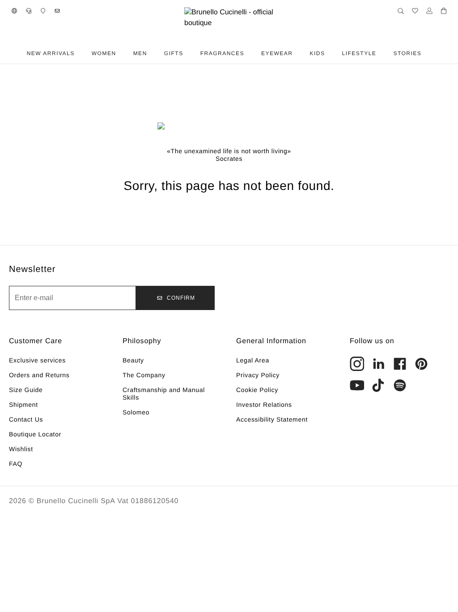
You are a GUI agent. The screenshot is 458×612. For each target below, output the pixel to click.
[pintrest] (421, 364)
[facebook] (400, 364)
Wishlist (21, 449)
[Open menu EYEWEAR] (300, 53)
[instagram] (357, 364)
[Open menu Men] (154, 53)
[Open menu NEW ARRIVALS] (81, 53)
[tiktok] (378, 385)
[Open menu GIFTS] (190, 53)
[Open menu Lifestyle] (383, 53)
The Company (144, 375)
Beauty (133, 360)
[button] (14, 10)
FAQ (15, 463)
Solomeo (136, 412)
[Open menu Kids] (332, 53)
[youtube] (357, 385)
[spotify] (400, 385)
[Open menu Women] (123, 53)
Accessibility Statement (272, 419)
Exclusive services (37, 360)
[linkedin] (378, 364)
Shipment (23, 404)
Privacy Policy (258, 375)
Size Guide (25, 389)
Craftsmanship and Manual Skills (164, 393)
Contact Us (26, 419)
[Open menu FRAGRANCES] (251, 53)
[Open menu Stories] (428, 53)
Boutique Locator (35, 434)
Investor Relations (264, 404)
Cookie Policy (257, 389)
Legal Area (252, 360)
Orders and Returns (39, 375)
